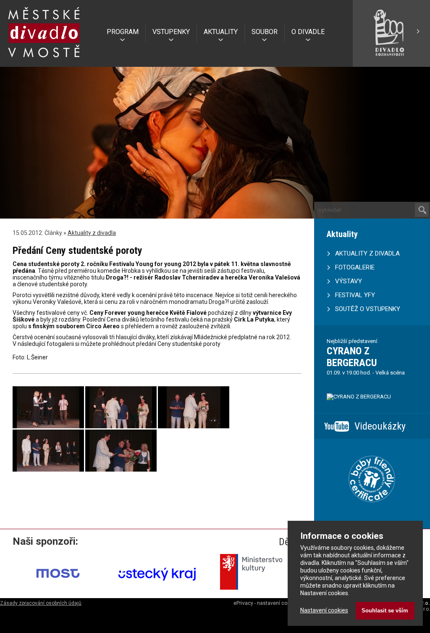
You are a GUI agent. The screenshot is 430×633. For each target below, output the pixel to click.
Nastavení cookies (324, 610)
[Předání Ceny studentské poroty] (48, 426)
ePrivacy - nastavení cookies (266, 603)
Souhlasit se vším (385, 610)
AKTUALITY (221, 32)
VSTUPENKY (171, 32)
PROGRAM (123, 32)
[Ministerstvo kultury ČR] (256, 592)
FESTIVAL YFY (355, 295)
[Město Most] (58, 592)
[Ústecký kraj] (157, 592)
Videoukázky (380, 426)
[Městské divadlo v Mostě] (44, 60)
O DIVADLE (308, 32)
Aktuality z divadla (92, 232)
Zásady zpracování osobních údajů (40, 603)
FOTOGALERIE (355, 267)
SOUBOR (265, 32)
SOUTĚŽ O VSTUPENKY (367, 309)
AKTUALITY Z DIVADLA (367, 253)
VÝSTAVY (348, 281)
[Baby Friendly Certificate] (372, 512)
